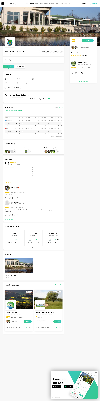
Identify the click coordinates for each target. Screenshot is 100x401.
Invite (48, 51)
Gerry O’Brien (15, 202)
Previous (70, 70)
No (24, 60)
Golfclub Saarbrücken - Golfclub (13, 110)
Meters (60, 107)
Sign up (94, 3)
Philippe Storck (82, 62)
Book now (27, 321)
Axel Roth (14, 187)
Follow (43, 51)
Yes (21, 60)
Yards (56, 107)
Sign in (84, 3)
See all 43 (58, 285)
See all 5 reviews (9, 219)
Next (96, 70)
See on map (22, 54)
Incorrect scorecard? (56, 136)
